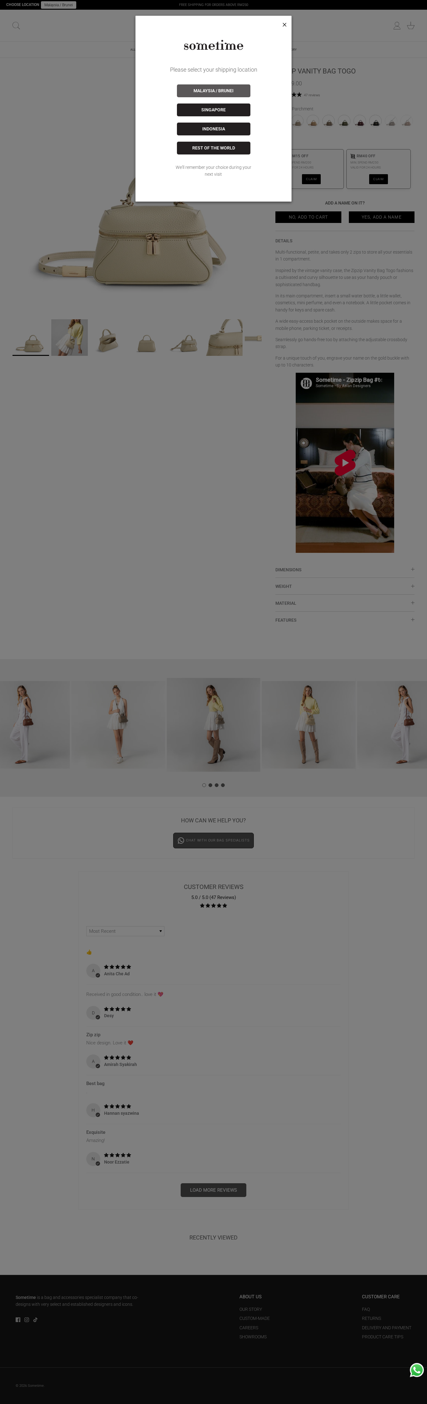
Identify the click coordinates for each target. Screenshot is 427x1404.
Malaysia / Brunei (213, 90)
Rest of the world (213, 147)
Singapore (213, 109)
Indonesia (213, 128)
